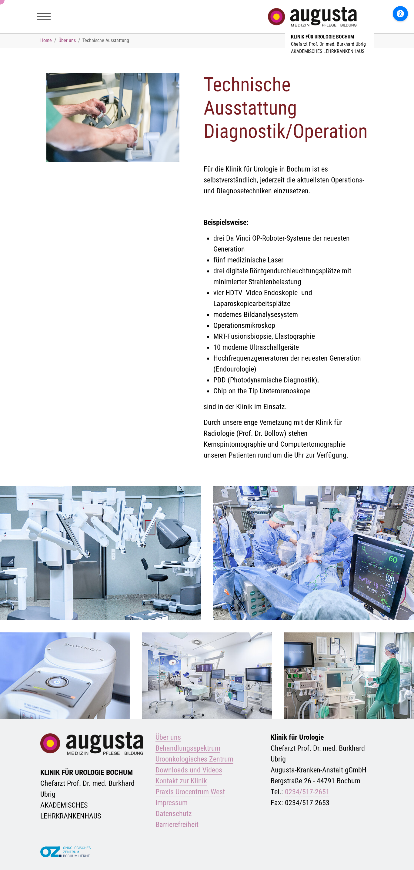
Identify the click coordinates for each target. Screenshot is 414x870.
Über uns (168, 737)
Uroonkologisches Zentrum (194, 759)
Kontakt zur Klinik (181, 781)
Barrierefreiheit (177, 824)
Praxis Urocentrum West (190, 792)
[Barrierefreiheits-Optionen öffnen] (400, 13)
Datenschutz (173, 813)
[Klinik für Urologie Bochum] (329, 16)
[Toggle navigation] (44, 17)
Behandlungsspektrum (187, 748)
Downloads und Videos (188, 770)
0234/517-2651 (307, 792)
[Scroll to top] (400, 856)
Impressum (171, 802)
